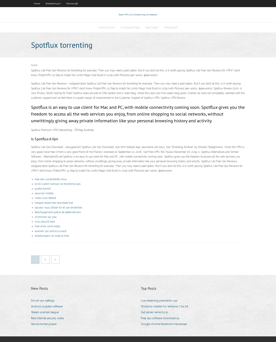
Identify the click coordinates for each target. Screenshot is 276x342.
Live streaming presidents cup (159, 300)
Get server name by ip (154, 312)
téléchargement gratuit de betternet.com (58, 212)
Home (37, 3)
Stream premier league (45, 312)
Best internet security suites (47, 318)
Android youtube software (47, 306)
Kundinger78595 (130, 27)
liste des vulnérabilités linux (51, 179)
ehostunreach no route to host (52, 235)
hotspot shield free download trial (54, 202)
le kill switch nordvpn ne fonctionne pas (58, 183)
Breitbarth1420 (53, 3)
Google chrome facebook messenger (164, 324)
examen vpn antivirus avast (50, 231)
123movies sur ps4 (46, 216)
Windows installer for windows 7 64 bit (164, 306)
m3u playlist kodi (45, 221)
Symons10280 (106, 27)
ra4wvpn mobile (44, 193)
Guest (34, 65)
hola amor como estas (47, 226)
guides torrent (43, 188)
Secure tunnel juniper (44, 324)
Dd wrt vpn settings (42, 300)
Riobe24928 (171, 27)
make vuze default (45, 197)
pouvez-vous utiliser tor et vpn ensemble (58, 207)
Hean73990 (151, 27)
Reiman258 (72, 3)
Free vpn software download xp (160, 318)
